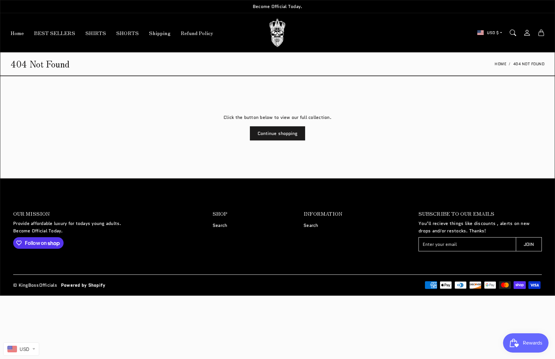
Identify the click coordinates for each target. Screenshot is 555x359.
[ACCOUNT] (527, 33)
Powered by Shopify (83, 285)
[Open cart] (541, 33)
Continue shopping (278, 133)
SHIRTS (95, 33)
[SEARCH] (513, 33)
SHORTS (127, 33)
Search (220, 225)
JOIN (529, 244)
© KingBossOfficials (35, 285)
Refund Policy (197, 33)
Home (17, 33)
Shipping (160, 33)
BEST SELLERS (54, 33)
